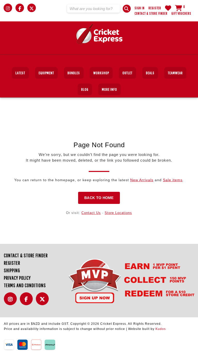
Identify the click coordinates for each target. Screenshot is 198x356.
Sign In (140, 8)
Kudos (160, 329)
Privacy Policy (17, 278)
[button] (127, 9)
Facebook (27, 302)
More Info (109, 89)
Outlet (127, 73)
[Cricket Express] (99, 34)
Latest (20, 73)
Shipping (12, 270)
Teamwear (175, 73)
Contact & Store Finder (151, 13)
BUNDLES (74, 73)
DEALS (150, 73)
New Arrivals (141, 180)
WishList (168, 8)
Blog (84, 89)
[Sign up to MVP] (123, 281)
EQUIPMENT (46, 73)
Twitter (43, 302)
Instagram (11, 302)
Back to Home (99, 198)
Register (154, 8)
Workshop (101, 73)
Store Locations (118, 213)
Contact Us (91, 213)
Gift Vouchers (181, 13)
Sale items (173, 180)
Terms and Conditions (25, 285)
